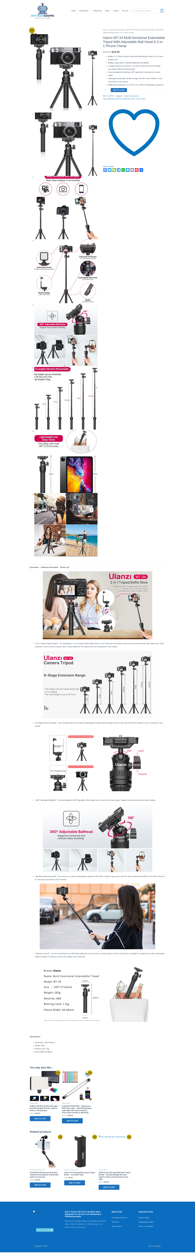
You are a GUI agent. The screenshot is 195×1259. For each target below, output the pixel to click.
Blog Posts (98, 11)
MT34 (133, 99)
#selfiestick (126, 99)
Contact (116, 11)
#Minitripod (111, 99)
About (107, 11)
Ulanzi (143, 99)
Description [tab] (34, 567)
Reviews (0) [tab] (64, 567)
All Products (83, 11)
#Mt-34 (118, 99)
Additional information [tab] (49, 567)
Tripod (138, 99)
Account (125, 11)
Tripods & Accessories (116, 30)
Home (73, 11)
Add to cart (119, 90)
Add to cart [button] (40, 1119)
